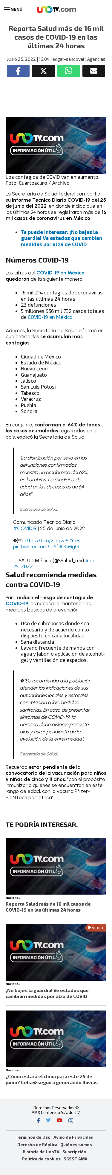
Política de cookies (41, 1158)
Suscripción (74, 1151)
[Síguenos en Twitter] (48, 1121)
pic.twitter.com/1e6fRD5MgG (46, 547)
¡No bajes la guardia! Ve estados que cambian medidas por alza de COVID (47, 993)
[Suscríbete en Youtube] (59, 1121)
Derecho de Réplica (37, 1144)
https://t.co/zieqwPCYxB (52, 541)
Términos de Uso (33, 1137)
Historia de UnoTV (41, 1151)
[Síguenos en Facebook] (38, 1121)
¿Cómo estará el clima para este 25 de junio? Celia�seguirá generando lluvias (52, 1079)
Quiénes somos (76, 1144)
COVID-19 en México (60, 273)
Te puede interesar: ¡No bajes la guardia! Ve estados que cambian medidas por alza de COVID (61, 238)
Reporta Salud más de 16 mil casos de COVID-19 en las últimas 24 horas (48, 906)
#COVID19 (25, 528)
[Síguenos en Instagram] (70, 1121)
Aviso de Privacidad (73, 1137)
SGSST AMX (75, 1158)
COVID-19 (17, 603)
